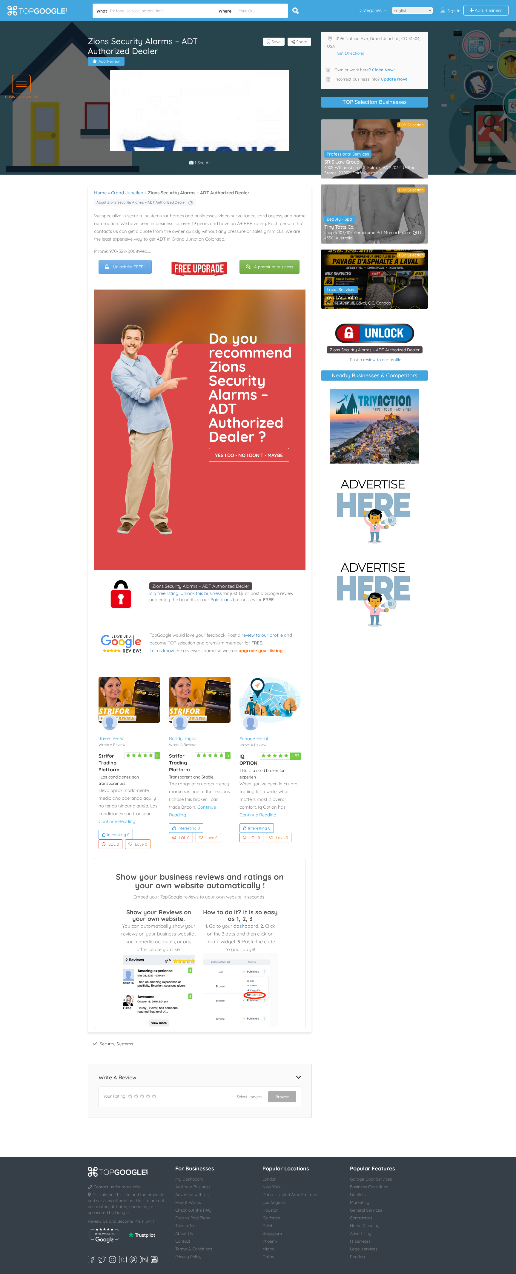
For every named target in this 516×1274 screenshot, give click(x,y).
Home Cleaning (365, 1225)
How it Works (188, 1202)
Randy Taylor (183, 738)
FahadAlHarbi (253, 738)
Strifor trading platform (109, 763)
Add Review (109, 61)
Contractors (361, 1218)
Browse (282, 1096)
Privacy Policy (188, 1256)
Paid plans (221, 599)
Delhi (267, 1225)
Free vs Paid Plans (192, 1218)
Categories (371, 10)
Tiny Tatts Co (339, 227)
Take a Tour (186, 1225)
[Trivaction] (374, 426)
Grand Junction (127, 193)
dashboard (246, 926)
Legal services (363, 1249)
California (271, 1218)
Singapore (272, 1233)
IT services (360, 1241)
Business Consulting (369, 1187)
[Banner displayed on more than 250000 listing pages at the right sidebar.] (374, 509)
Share (301, 41)
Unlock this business (201, 593)
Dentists (358, 1194)
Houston (270, 1210)
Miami (268, 1249)
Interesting (118, 834)
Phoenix (269, 1241)
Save (275, 41)
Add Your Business (193, 1187)
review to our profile (262, 635)
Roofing (357, 1256)
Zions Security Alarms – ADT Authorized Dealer (200, 586)
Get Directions (350, 53)
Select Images (249, 1096)
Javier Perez (111, 738)
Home (100, 193)
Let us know (162, 650)
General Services (366, 1210)
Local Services (341, 289)
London (269, 1179)
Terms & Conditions (193, 1249)
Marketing (359, 1202)
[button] (21, 84)
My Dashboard (189, 1179)
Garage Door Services (371, 1179)
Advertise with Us (192, 1194)
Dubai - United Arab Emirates (290, 1194)
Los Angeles (274, 1202)
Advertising (360, 1233)
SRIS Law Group (342, 162)
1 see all (202, 162)
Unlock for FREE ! (129, 267)
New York (271, 1187)
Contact (182, 1241)
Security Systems (116, 1044)
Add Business (488, 10)
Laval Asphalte (341, 297)
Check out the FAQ (193, 1210)
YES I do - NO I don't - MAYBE (249, 455)
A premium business (273, 267)
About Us (184, 1233)
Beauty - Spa (339, 219)
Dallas (268, 1256)
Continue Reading (117, 821)
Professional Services (348, 154)
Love (141, 844)
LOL (113, 844)
